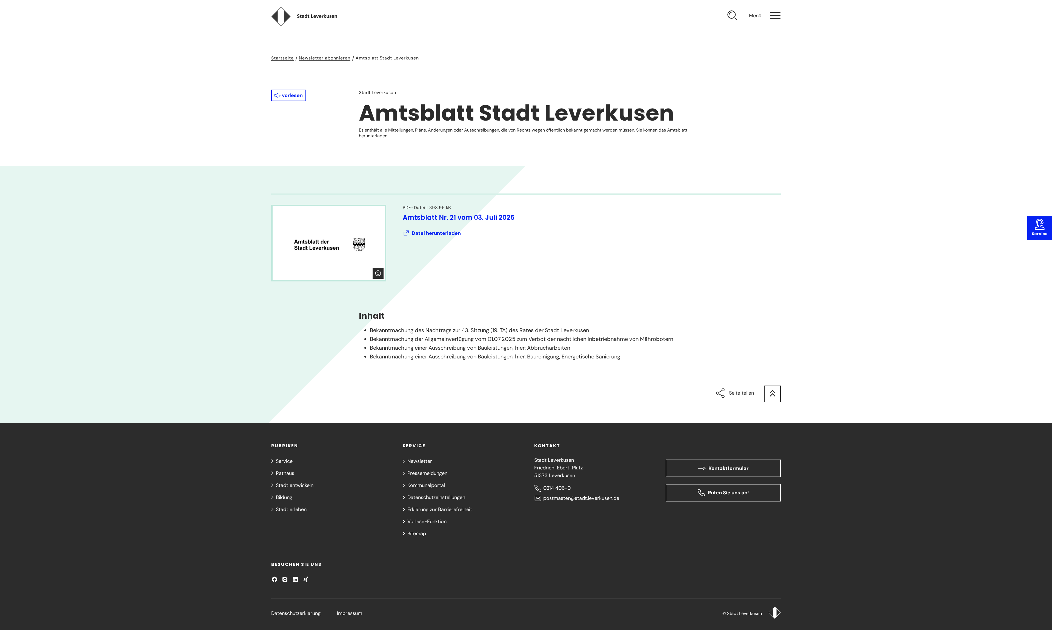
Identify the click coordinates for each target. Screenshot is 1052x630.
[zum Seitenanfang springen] (772, 394)
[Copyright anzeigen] (378, 273)
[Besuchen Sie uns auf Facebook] (274, 579)
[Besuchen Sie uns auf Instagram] (285, 579)
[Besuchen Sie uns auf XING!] (305, 579)
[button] (288, 95)
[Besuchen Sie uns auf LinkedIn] (295, 579)
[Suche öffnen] (732, 16)
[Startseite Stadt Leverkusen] (774, 613)
